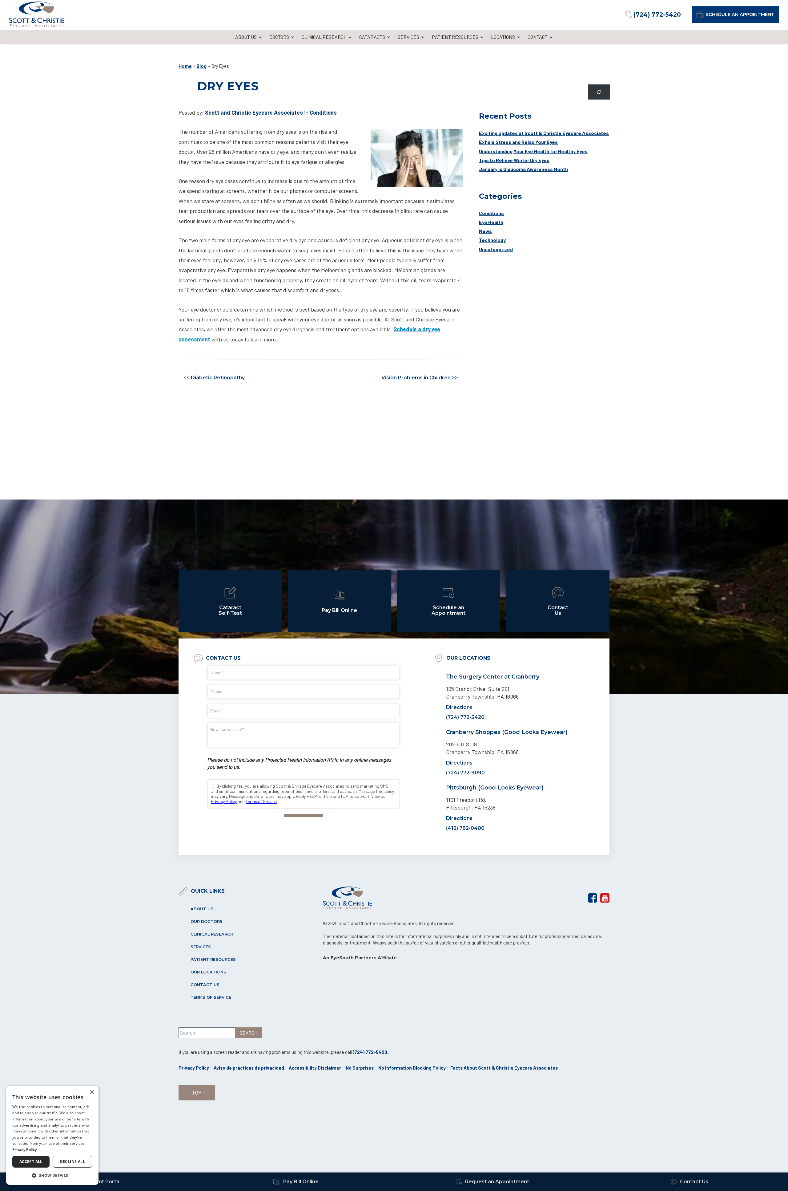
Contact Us (205, 984)
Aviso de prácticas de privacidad (249, 1068)
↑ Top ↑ (197, 1092)
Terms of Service (211, 997)
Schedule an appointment (740, 14)
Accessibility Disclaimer (315, 1068)
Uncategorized (496, 249)
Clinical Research (324, 37)
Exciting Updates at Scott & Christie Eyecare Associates (544, 133)
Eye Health (491, 222)
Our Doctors (207, 921)
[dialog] (52, 1135)
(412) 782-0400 (465, 828)
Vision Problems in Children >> (419, 378)
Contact (538, 37)
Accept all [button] (30, 1161)
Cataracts (372, 37)
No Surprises (360, 1068)
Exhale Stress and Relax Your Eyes (518, 142)
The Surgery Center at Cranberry (492, 676)
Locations (503, 37)
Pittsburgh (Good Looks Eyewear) (495, 787)
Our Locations (208, 972)
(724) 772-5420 (465, 717)
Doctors (279, 37)
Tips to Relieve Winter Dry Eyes (514, 160)
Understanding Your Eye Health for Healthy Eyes (533, 151)
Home (185, 66)
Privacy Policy (194, 1068)
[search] (248, 1032)
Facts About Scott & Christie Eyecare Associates (504, 1068)
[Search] (599, 92)
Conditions (323, 112)
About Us (246, 37)
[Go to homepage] (36, 14)
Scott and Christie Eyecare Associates (254, 112)
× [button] (91, 1092)
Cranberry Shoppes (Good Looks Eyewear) (507, 732)
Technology (492, 240)
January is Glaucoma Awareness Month (523, 169)
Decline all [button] (72, 1161)
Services (408, 37)
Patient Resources (455, 37)
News (485, 231)
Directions (459, 707)
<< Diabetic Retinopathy (214, 378)
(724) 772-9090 (465, 773)
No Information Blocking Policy (412, 1068)
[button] (52, 1175)
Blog (201, 66)
